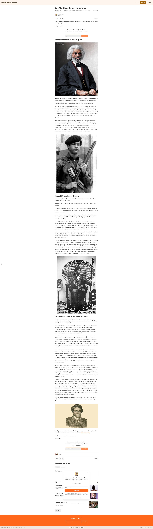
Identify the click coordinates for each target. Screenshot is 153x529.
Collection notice (22, 527)
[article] (76, 504)
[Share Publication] (138, 2)
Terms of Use (82, 493)
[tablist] (60, 467)
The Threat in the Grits (61, 502)
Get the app (81, 527)
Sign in (149, 2)
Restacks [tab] (62, 467)
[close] (88, 473)
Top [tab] (56, 482)
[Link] (53, 40)
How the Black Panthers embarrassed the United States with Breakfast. (69, 503)
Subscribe (143, 2)
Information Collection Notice (76, 494)
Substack (140, 527)
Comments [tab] (57, 467)
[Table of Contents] (1, 264)
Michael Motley (61, 14)
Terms (18, 527)
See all (57, 510)
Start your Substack (74, 527)
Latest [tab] (59, 482)
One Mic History (85, 433)
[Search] (135, 2)
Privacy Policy (85, 494)
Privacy (15, 527)
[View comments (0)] (60, 18)
